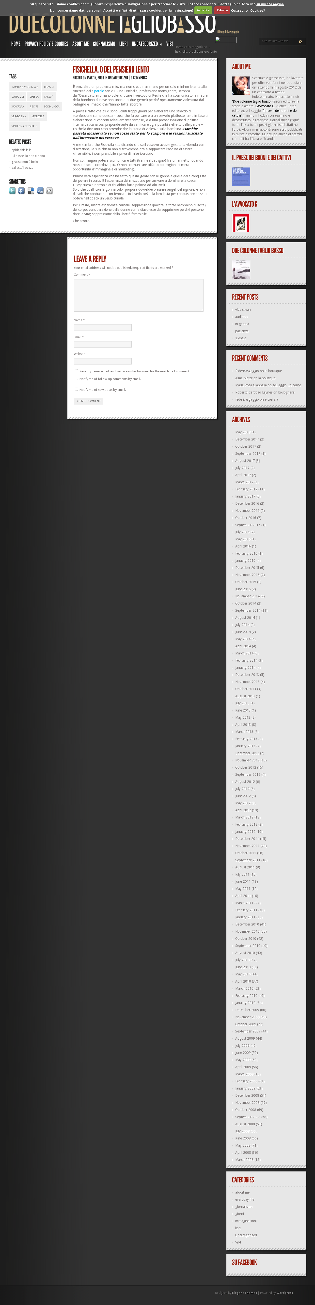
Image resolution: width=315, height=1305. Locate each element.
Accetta (203, 10)
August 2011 (245, 867)
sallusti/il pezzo (22, 167)
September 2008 (247, 1117)
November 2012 (247, 760)
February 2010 (246, 996)
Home (179, 47)
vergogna (19, 116)
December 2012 (247, 753)
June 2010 (243, 967)
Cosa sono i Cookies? (248, 10)
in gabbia (242, 324)
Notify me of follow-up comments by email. (110, 379)
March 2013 (244, 732)
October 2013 (245, 689)
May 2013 (243, 717)
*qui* (295, 120)
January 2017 (245, 496)
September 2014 (247, 610)
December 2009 (247, 1010)
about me (242, 1192)
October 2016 (245, 518)
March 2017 (244, 482)
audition (241, 317)
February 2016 (246, 553)
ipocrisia (18, 106)
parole (99, 91)
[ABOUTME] (80, 45)
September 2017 (247, 453)
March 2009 (244, 1074)
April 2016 (243, 546)
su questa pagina (270, 4)
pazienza (242, 331)
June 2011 (243, 881)
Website (79, 354)
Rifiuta (222, 10)
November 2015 (247, 575)
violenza (38, 116)
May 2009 (243, 1060)
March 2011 (244, 903)
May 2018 (243, 432)
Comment (82, 274)
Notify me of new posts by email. (102, 390)
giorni (239, 1214)
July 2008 (242, 1131)
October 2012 (245, 767)
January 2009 (245, 1088)
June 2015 (243, 589)
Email (79, 337)
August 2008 (245, 1124)
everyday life (244, 1199)
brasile (49, 87)
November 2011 (247, 846)
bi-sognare (286, 392)
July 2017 (242, 468)
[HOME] (16, 45)
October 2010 (245, 939)
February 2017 (246, 489)
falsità (48, 96)
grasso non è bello (25, 162)
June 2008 (243, 1138)
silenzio (240, 338)
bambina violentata (25, 87)
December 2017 (247, 439)
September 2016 (247, 525)
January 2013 (245, 746)
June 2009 (243, 1053)
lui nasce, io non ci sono (28, 156)
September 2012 (247, 774)
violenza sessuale (24, 126)
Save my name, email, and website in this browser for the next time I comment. (134, 371)
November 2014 (247, 596)
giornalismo (243, 1207)
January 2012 (245, 832)
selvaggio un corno (287, 385)
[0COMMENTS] (139, 77)
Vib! (238, 1242)
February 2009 (246, 1081)
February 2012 (246, 824)
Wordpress (285, 1293)
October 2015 (245, 582)
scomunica (52, 106)
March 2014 (244, 653)
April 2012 (243, 810)
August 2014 (245, 618)
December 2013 (247, 675)
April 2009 (243, 1067)
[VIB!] (169, 45)
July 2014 (242, 625)
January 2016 (245, 560)
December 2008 (247, 1095)
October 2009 (245, 1024)
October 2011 (245, 853)
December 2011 (247, 839)
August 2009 (245, 1038)
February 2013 (246, 739)
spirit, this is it (21, 150)
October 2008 (245, 1110)
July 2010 (242, 960)
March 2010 (244, 988)
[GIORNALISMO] (104, 45)
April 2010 (243, 981)
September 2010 (247, 946)
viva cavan (243, 310)
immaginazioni (246, 1221)
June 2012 (243, 796)
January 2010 (245, 1003)
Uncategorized (196, 47)
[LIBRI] (123, 45)
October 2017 (245, 446)
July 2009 (242, 1045)
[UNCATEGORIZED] (118, 77)
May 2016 (243, 539)
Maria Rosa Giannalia (251, 385)
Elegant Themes (244, 1293)
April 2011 (243, 896)
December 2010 (247, 924)
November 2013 (247, 682)
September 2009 (247, 1031)
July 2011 (242, 874)
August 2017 (245, 461)
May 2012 (243, 803)
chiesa (34, 96)
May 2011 (243, 889)
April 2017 (243, 475)
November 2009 (247, 1017)
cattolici (18, 96)
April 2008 (243, 1152)
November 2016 (247, 511)
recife (34, 106)
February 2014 (246, 660)
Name (79, 320)
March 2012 (244, 817)
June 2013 (243, 710)
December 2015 (247, 568)
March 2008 (244, 1160)
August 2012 (245, 782)
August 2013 (245, 696)
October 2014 (245, 603)
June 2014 (243, 632)
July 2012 (242, 789)
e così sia (271, 399)
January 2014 (245, 667)
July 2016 (242, 532)
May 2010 (243, 974)
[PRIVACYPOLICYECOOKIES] (46, 45)
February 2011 (246, 910)
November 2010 (247, 931)
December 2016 (247, 503)
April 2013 (243, 725)
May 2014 (243, 639)
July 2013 (242, 703)
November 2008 (247, 1103)
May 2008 (243, 1145)
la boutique (273, 371)
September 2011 (247, 860)
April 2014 (243, 646)
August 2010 (245, 953)
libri (238, 1228)
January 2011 (245, 917)
